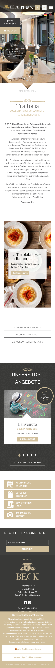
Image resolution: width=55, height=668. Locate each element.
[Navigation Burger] (49, 4)
